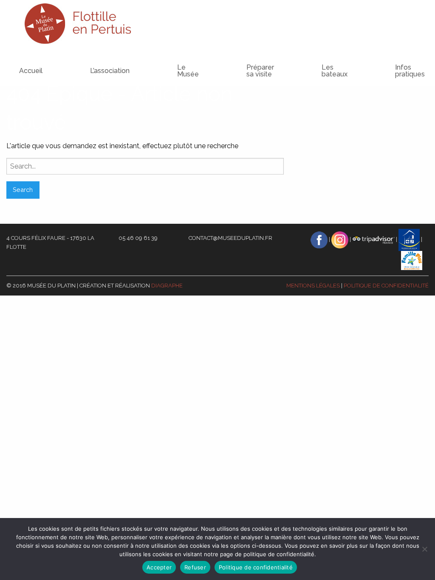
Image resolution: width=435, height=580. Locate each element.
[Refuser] (424, 549)
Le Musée (188, 70)
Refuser (195, 567)
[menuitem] (92, 63)
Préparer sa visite (260, 70)
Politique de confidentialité (386, 285)
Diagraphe (167, 285)
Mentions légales (313, 285)
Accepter (159, 567)
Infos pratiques (410, 70)
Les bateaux (334, 70)
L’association (110, 71)
